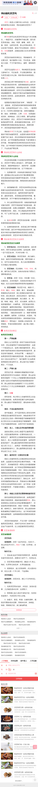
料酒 (2, 290)
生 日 (4, 673)
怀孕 (11, 131)
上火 (6, 78)
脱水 (6, 321)
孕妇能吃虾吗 (31, 622)
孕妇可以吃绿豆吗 (19, 646)
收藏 (24, 17)
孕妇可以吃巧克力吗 (9, 625)
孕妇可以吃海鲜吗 (20, 652)
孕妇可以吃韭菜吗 (6, 652)
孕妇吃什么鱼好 (6, 619)
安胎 (6, 50)
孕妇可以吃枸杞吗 (19, 619)
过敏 (11, 393)
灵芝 (6, 17)
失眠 (27, 82)
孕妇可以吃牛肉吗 (24, 625)
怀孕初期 (32, 131)
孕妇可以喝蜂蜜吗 (6, 622)
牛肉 (26, 268)
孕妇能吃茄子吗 (6, 646)
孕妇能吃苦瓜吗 (20, 655)
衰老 (10, 220)
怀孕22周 (14, 17)
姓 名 (4, 665)
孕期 (8, 36)
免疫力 (17, 69)
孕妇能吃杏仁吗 (6, 649)
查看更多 (19, 610)
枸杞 (18, 544)
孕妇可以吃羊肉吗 (19, 649)
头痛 (25, 113)
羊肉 (31, 268)
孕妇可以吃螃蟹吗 (6, 655)
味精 (13, 290)
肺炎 (28, 500)
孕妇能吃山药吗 (20, 622)
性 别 (4, 669)
